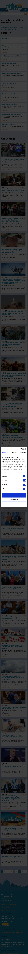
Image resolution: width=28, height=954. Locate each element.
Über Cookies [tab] (23, 452)
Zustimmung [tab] (5, 452)
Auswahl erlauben (14, 499)
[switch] (24, 480)
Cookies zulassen (14, 495)
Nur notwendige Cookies (14, 503)
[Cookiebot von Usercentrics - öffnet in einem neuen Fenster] (20, 449)
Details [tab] (14, 452)
